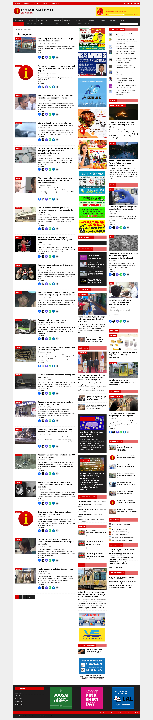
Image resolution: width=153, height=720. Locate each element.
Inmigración (56, 20)
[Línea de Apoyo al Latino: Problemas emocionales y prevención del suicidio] (81, 651)
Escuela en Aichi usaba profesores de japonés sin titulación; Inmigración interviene (126, 60)
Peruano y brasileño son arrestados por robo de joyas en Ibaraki (56, 39)
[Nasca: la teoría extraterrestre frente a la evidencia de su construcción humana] (81, 407)
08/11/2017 (42, 407)
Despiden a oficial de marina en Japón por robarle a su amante (55, 513)
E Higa (49, 100)
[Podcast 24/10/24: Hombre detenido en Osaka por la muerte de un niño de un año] (81, 555)
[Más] (39, 52)
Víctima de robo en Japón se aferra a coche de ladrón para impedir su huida (55, 124)
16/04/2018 (42, 155)
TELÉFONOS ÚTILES (116, 545)
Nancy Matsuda (52, 43)
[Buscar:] (129, 24)
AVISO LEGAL (45, 3)
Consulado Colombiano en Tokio (120, 524)
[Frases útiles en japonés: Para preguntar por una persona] (112, 457)
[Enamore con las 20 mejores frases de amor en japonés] (112, 466)
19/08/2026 (113, 307)
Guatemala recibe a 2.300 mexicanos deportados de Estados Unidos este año (94, 339)
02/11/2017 (42, 434)
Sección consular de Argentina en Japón (122, 537)
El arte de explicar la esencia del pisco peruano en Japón (122, 414)
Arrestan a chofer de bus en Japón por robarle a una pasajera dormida (55, 96)
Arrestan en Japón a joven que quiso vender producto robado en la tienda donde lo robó (55, 484)
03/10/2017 (42, 574)
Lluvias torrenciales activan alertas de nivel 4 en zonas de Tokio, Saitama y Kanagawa (96, 265)
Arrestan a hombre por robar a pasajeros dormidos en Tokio (52, 321)
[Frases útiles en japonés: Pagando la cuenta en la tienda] (112, 511)
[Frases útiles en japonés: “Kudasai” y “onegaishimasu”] (112, 502)
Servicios (67, 20)
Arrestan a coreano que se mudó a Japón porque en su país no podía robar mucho (56, 293)
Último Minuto (20, 20)
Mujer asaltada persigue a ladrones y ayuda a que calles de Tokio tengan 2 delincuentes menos (55, 180)
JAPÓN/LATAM (83, 348)
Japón (31, 20)
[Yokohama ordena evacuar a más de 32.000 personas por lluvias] (83, 257)
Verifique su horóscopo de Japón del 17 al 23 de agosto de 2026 (91, 434)
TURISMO (113, 100)
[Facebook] (124, 3)
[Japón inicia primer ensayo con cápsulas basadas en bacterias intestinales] (123, 196)
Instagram (111, 712)
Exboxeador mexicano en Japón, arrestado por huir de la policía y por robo (55, 239)
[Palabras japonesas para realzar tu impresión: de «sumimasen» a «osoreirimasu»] (112, 447)
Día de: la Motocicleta (85, 514)
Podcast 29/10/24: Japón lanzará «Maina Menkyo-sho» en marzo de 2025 (96, 532)
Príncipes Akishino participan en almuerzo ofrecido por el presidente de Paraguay (91, 377)
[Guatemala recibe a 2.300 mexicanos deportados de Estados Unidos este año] (81, 339)
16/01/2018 (42, 325)
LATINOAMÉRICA (84, 290)
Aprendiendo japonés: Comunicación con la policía (126, 483)
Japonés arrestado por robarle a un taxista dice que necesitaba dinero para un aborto (56, 541)
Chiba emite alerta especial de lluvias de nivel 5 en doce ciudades (95, 280)
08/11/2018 (42, 100)
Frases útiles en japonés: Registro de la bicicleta (125, 492)
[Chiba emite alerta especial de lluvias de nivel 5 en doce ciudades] (83, 281)
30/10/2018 (42, 128)
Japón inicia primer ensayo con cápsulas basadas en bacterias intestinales (125, 73)
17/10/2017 (42, 517)
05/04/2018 (42, 185)
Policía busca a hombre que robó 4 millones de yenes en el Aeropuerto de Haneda (55, 210)
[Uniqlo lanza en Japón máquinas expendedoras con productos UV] (123, 370)
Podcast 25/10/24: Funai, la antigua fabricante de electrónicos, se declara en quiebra (94, 543)
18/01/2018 (42, 297)
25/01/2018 (42, 270)
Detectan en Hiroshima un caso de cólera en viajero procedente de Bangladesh (123, 255)
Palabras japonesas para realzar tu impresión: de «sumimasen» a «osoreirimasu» (125, 448)
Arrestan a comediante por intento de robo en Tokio (55, 266)
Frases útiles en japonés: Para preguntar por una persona (126, 456)
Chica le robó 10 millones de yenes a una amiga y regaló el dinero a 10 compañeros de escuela (56, 150)
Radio (123, 20)
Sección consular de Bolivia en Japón (122, 540)
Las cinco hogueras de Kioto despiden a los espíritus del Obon (121, 124)
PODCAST (82, 526)
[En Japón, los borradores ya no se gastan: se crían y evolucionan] (123, 342)
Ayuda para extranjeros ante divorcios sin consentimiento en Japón (122, 582)
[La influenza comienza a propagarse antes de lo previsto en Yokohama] (123, 290)
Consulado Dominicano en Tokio (120, 527)
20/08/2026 (113, 260)
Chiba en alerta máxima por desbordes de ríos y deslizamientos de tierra (96, 273)
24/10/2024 (89, 558)
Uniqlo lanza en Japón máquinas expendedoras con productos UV (122, 382)
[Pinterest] (134, 3)
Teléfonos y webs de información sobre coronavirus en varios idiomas (121, 558)
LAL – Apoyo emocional (87, 645)
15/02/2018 (42, 215)
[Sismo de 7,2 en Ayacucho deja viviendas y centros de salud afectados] (92, 304)
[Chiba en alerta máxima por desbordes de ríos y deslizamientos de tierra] (83, 273)
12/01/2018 (42, 352)
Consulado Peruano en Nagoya (120, 532)
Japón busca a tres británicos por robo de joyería (55, 570)
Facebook (101, 712)
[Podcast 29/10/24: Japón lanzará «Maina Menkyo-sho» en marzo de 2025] (81, 532)
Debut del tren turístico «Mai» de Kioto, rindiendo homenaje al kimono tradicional (92, 594)
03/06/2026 (113, 418)
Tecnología (91, 20)
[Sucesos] (25, 72)
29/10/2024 (89, 536)
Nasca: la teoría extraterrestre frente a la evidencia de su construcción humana (96, 406)
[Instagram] (128, 3)
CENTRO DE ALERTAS (85, 249)
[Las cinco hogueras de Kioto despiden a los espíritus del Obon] (123, 112)
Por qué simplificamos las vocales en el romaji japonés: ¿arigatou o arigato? (121, 586)
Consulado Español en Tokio (119, 529)
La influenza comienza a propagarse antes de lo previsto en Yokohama (120, 302)
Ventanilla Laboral (117, 573)
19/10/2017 (42, 489)
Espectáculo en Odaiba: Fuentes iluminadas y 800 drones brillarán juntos (125, 53)
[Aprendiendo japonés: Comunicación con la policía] (112, 484)
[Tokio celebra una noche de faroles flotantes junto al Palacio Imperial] (123, 150)
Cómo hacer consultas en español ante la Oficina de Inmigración (122, 566)
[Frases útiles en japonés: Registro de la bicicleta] (112, 493)
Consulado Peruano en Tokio (119, 534)
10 (29, 597)
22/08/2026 (113, 213)
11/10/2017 (42, 546)
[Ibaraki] (25, 45)
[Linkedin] (131, 3)
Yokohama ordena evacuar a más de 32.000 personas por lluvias (95, 257)
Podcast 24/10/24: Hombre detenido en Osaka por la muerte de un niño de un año (95, 554)
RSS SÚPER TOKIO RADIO (88, 497)
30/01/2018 (42, 244)
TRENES (81, 565)
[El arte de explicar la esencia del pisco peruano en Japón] (123, 403)
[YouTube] (138, 3)
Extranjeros (42, 20)
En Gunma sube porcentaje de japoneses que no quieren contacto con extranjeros (126, 41)
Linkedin (119, 712)
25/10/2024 (89, 548)
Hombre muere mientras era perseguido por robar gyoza (56, 375)
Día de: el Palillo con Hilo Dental (88, 519)
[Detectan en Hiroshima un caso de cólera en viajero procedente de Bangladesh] (123, 243)
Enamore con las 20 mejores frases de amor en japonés (126, 465)
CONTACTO (26, 3)
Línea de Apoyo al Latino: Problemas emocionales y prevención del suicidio (94, 651)
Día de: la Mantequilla (84, 504)
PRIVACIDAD (36, 3)
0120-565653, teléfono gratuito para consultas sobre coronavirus (120, 562)
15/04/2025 (42, 73)
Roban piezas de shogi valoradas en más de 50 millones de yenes (56, 348)
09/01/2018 (42, 379)
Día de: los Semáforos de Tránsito (88, 509)
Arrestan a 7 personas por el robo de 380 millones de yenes (56, 456)
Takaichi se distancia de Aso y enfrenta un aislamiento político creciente (125, 80)
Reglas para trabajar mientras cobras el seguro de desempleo (121, 578)
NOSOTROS (17, 3)
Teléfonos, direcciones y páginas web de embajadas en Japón (122, 550)
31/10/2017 (42, 459)
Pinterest (127, 712)
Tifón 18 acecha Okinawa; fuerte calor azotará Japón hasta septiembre (125, 92)
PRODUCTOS (114, 331)
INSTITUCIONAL (55, 3)
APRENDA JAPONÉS (116, 441)
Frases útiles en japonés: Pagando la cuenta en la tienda (127, 510)
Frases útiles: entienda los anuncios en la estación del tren (126, 475)
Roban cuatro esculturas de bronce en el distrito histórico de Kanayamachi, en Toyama (56, 68)
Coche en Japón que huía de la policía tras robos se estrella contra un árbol (55, 430)
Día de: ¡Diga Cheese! (84, 501)
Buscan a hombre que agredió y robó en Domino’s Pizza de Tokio (56, 403)
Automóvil (79, 20)
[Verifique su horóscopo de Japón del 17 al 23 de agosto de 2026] (92, 423)
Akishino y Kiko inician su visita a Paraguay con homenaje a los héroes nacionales (96, 397)
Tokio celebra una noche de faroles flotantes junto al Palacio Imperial (121, 162)
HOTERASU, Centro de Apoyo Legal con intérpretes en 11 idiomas (121, 554)
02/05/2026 (42, 43)
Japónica (102, 20)
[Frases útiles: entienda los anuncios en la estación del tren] (112, 475)
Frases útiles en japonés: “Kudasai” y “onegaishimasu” (126, 501)
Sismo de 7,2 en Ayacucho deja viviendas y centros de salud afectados (91, 319)
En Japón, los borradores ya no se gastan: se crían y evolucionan (123, 354)
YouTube (136, 712)
